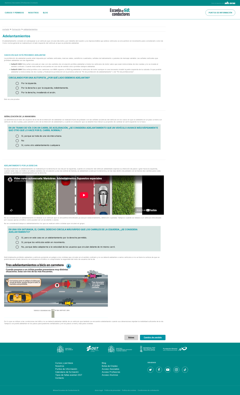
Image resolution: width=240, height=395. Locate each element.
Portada (5, 29)
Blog (45, 13)
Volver (131, 337)
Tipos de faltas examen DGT (68, 375)
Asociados (16, 3)
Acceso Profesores (111, 372)
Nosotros (33, 13)
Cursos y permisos (14, 13)
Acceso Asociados (110, 369)
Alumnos (8, 3)
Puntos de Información (66, 369)
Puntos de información (220, 13)
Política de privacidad (112, 390)
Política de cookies (129, 390)
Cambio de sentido (153, 337)
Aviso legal (99, 390)
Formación (16, 29)
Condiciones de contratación (148, 390)
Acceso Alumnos (110, 375)
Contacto (34, 3)
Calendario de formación (67, 372)
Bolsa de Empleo (110, 366)
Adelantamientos (30, 29)
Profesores (26, 3)
